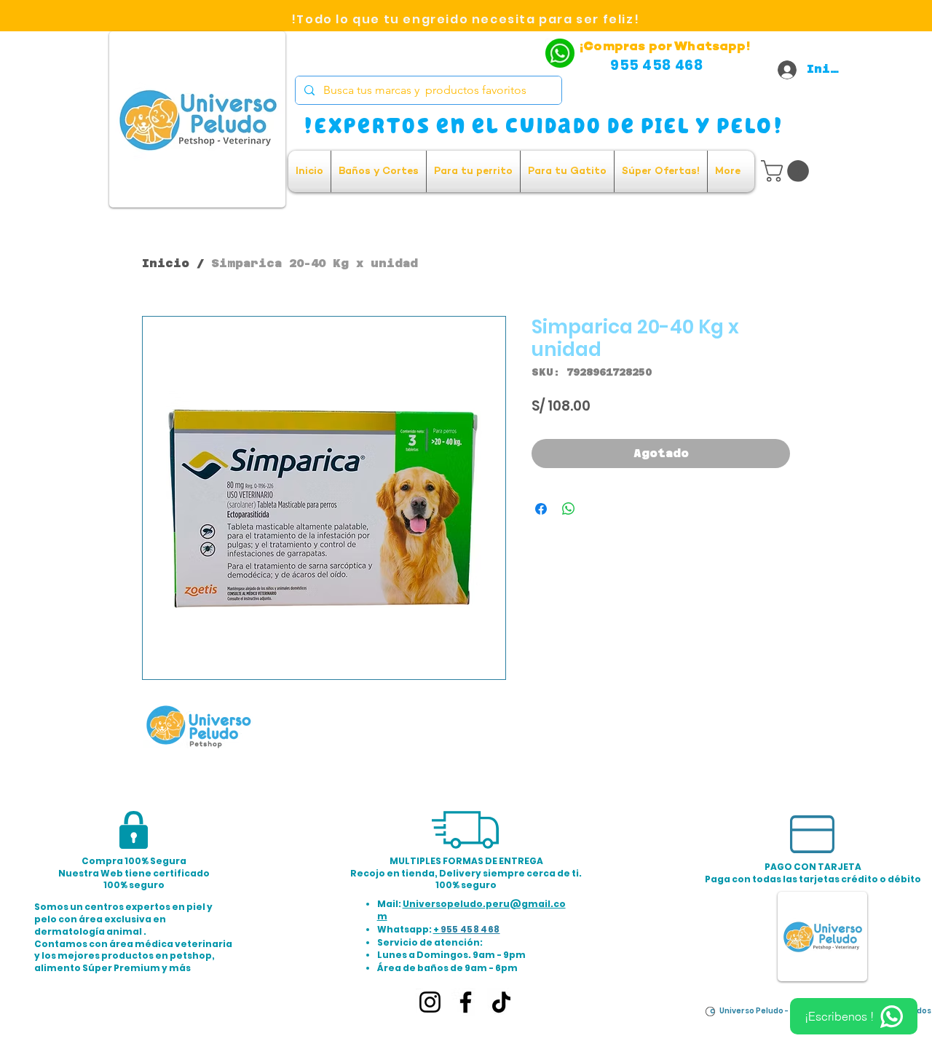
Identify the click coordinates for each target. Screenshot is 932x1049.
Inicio (165, 263)
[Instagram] (430, 1002)
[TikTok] (501, 1002)
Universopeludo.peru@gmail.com (471, 910)
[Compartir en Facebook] (541, 509)
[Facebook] (465, 1002)
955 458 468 (470, 929)
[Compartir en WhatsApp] (568, 509)
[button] (787, 171)
